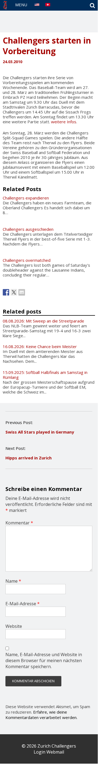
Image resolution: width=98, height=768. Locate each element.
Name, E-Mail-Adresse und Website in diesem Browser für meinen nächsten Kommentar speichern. (43, 660)
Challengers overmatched (26, 260)
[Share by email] (21, 292)
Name (13, 581)
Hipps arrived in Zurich (28, 457)
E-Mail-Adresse (22, 604)
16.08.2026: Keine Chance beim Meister (40, 346)
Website (13, 626)
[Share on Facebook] (6, 292)
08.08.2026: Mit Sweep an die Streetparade (43, 321)
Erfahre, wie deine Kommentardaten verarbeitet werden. (41, 714)
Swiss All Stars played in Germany (39, 432)
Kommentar (19, 523)
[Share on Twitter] (14, 292)
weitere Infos (63, 121)
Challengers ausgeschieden (28, 229)
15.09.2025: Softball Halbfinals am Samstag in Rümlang (45, 375)
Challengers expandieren (26, 198)
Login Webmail (49, 752)
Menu (21, 4)
